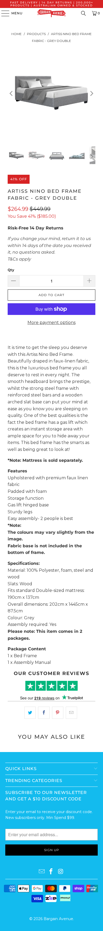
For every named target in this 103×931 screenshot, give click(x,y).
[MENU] (3, 13)
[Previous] (11, 93)
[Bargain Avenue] (51, 13)
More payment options (51, 322)
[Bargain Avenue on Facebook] (51, 871)
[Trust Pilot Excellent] (51, 686)
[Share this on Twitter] (30, 713)
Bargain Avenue (58, 918)
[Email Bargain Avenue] (42, 871)
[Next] (91, 93)
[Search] (83, 13)
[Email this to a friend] (71, 713)
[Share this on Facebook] (43, 713)
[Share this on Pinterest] (57, 713)
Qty (11, 270)
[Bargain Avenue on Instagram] (61, 871)
